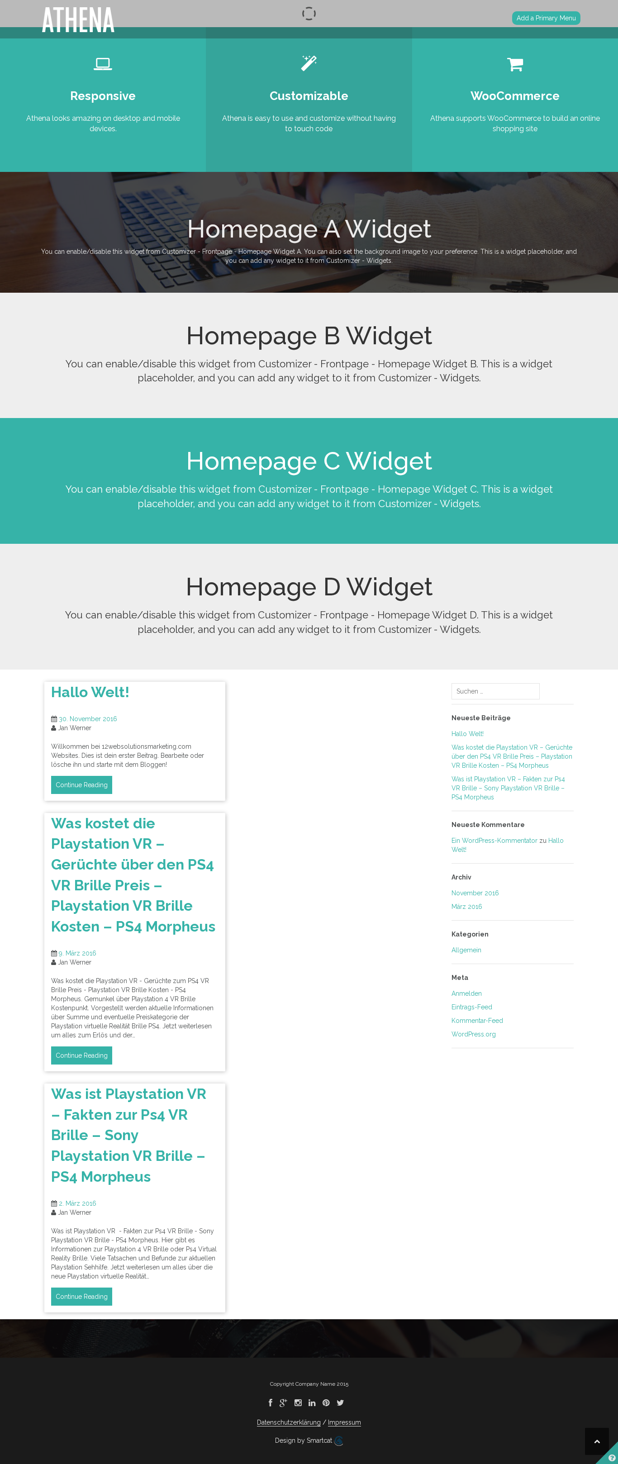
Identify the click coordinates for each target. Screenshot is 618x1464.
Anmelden (467, 993)
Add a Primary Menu (546, 18)
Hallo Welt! (90, 692)
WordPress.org (474, 1034)
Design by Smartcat (304, 1440)
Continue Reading (82, 785)
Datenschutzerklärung (289, 1422)
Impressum (344, 1422)
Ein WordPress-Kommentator (494, 840)
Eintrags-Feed (472, 1007)
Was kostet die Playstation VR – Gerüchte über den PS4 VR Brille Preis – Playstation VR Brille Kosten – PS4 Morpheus (512, 756)
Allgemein (466, 950)
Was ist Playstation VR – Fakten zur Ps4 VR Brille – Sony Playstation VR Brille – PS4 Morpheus (128, 1135)
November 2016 (475, 893)
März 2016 (467, 906)
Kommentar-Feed (477, 1020)
